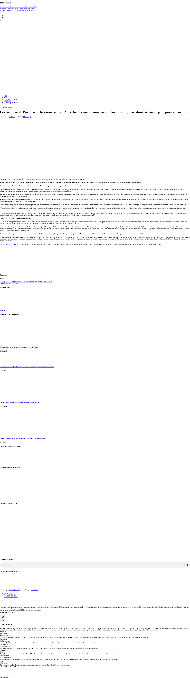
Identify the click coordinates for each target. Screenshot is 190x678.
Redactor (12, 117)
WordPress (34, 590)
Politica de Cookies (10, 595)
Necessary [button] (3, 632)
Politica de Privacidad (11, 597)
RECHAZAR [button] (12, 612)
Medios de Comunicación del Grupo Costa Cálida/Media (18, 9)
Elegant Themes (14, 590)
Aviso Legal (8, 593)
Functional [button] (3, 639)
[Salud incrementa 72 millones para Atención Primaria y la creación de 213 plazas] (5, 363)
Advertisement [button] (4, 656)
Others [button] (2, 661)
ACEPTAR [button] (3, 612)
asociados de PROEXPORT (11, 244)
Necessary (5, 634)
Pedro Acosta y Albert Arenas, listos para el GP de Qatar (19, 347)
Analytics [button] (3, 650)
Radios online (8, 104)
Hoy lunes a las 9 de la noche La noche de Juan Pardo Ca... (18, 7)
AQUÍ (22, 609)
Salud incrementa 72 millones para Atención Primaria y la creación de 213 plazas (27, 367)
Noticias (26, 117)
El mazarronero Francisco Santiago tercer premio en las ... (18, 10)
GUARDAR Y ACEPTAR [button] (8, 667)
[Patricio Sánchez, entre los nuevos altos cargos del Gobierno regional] (22, 435)
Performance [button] (4, 644)
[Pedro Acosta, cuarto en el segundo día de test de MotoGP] (22, 399)
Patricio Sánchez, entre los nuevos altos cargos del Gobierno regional (23, 438)
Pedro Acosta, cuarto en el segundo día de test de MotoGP (19, 402)
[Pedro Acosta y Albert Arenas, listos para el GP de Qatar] (10, 343)
